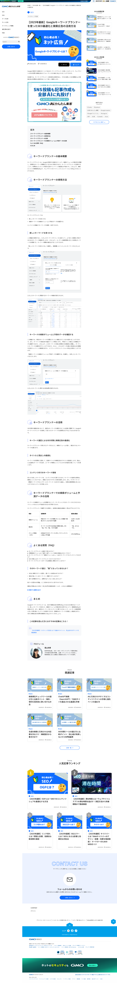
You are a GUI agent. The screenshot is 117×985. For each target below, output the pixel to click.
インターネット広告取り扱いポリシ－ (61, 920)
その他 (101, 978)
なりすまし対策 (81, 947)
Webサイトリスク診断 (67, 945)
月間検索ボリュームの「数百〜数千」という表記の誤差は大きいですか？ (50, 553)
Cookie (90, 107)
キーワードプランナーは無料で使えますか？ (41, 551)
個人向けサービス (95, 978)
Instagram (104, 113)
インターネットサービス (33, 978)
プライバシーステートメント (44, 920)
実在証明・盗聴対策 (32, 947)
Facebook (97, 107)
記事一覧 (68, 748)
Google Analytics (105, 110)
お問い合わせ (69, 898)
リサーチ (73, 978)
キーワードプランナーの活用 (39, 138)
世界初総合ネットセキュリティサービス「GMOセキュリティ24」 (40, 945)
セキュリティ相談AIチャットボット (79, 945)
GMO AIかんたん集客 (93, 110)
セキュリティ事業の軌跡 (89, 947)
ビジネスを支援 (52, 978)
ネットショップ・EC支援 (43, 978)
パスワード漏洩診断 (57, 945)
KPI (89, 116)
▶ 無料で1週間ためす (34, 590)
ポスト (65, 64)
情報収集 (78, 978)
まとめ (32, 146)
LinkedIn (100, 116)
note (107, 116)
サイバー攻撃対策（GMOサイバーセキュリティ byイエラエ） (49, 947)
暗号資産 (88, 978)
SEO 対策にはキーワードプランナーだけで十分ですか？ (45, 559)
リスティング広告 (33, 16)
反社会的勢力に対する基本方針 (95, 920)
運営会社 (33, 911)
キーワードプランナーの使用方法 (40, 136)
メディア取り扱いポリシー (79, 920)
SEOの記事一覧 (36, 5)
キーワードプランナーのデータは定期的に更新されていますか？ (47, 561)
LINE (94, 116)
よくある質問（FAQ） (37, 143)
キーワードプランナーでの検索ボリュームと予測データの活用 (48, 141)
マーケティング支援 (66, 978)
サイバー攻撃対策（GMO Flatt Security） (69, 947)
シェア (77, 64)
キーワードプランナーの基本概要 (40, 134)
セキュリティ (59, 978)
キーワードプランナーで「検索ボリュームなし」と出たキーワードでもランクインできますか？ (54, 556)
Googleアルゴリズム (93, 113)
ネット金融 (84, 978)
